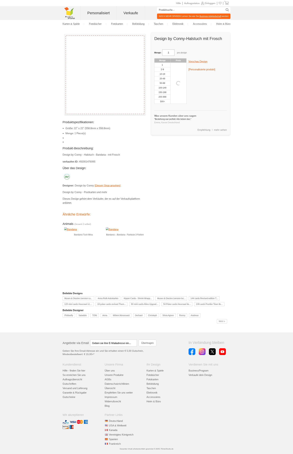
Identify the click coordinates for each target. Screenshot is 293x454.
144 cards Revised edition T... (204, 298)
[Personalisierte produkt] (201, 69)
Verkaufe (130, 13)
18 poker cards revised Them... (111, 304)
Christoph (152, 315)
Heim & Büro (153, 401)
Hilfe (178, 3)
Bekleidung (152, 383)
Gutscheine (69, 397)
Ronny (182, 315)
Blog (107, 405)
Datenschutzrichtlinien (117, 383)
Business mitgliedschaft (210, 16)
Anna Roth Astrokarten (108, 298)
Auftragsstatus (192, 3)
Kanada (113, 430)
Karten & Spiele (155, 370)
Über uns (110, 370)
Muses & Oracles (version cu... (78, 298)
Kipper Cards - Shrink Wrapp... (138, 298)
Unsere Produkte (114, 375)
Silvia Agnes (168, 315)
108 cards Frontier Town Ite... (209, 304)
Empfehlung (204, 129)
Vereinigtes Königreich (121, 434)
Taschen (151, 388)
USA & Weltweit (117, 425)
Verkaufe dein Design (200, 375)
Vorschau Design (197, 61)
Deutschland (116, 420)
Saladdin (83, 315)
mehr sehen (220, 129)
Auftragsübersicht (72, 379)
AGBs (108, 379)
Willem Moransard (121, 315)
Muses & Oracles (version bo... (171, 298)
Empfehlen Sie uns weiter (119, 392)
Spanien (113, 439)
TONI (94, 315)
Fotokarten (152, 379)
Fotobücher (152, 375)
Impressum (111, 397)
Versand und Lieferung (75, 388)
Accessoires (153, 397)
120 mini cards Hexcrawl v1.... (78, 304)
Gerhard (139, 315)
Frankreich (115, 443)
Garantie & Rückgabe (74, 392)
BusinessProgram (199, 370)
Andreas (195, 315)
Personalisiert (98, 13)
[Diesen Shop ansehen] (107, 185)
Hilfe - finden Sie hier (74, 370)
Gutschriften (69, 383)
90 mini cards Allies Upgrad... (144, 304)
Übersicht (110, 388)
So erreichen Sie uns (74, 375)
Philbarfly (68, 315)
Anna (104, 315)
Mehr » (222, 321)
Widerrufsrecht (113, 401)
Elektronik (152, 392)
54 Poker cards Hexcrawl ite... (177, 304)
